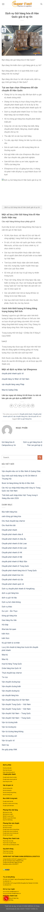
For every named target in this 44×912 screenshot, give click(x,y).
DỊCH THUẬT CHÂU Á (29, 909)
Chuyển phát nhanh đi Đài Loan (14, 543)
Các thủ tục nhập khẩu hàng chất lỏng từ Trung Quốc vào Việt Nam (21, 489)
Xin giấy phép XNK (9, 749)
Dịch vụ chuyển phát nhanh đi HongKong (18, 589)
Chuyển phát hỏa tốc (8, 801)
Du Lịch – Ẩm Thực (9, 611)
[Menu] (3, 4)
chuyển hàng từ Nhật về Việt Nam (16, 379)
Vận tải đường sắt (9, 736)
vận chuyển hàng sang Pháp (13, 384)
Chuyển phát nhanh (26, 414)
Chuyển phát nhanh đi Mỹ (12, 557)
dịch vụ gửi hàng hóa (24, 419)
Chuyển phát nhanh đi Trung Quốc (15, 566)
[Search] (41, 4)
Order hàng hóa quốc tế (9, 772)
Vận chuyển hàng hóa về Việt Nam (15, 700)
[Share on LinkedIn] (32, 406)
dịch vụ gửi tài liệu (9, 598)
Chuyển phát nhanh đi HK (12, 552)
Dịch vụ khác (7, 607)
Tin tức (5, 677)
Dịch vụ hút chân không (11, 602)
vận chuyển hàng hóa (20, 416)
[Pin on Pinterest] (28, 406)
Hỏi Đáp (5, 625)
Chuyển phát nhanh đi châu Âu (14, 539)
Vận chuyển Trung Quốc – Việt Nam (16, 704)
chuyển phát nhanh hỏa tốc (12, 575)
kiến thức (5, 634)
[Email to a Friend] (24, 406)
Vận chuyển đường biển (11, 686)
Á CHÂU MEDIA (27, 906)
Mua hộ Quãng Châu (10, 390)
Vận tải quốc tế (33, 416)
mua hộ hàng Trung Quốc (12, 664)
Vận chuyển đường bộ (10, 691)
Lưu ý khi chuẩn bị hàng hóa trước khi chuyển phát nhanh (20, 648)
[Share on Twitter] (20, 406)
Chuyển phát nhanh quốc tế (13, 584)
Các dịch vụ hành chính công (10, 803)
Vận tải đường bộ (9, 727)
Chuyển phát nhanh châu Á (12, 534)
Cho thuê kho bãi (8, 525)
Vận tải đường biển (9, 722)
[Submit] (40, 457)
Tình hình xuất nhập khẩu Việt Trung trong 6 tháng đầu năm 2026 (20, 496)
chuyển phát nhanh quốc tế (13, 373)
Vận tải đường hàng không (12, 731)
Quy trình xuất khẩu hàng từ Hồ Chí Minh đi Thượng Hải (19, 477)
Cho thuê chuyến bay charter (13, 521)
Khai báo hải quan (9, 629)
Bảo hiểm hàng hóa (9, 512)
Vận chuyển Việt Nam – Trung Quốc (16, 713)
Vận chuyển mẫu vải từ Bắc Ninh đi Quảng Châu (21, 471)
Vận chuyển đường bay (11, 682)
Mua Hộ (5, 659)
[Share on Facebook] (16, 406)
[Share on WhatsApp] (11, 406)
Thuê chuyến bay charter (12, 673)
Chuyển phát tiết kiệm (8, 805)
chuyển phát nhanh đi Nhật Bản (14, 561)
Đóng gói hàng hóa (9, 616)
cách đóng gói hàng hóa (11, 516)
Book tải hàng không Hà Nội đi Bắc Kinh (18, 483)
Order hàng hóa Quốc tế (11, 668)
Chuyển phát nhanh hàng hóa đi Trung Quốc (19, 570)
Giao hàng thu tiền (9, 620)
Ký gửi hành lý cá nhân (11, 643)
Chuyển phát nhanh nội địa (12, 579)
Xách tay (5, 745)
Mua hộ (5, 655)
